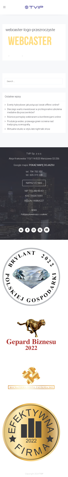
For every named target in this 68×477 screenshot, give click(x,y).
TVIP (41, 474)
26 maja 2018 (16, 56)
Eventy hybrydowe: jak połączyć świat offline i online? (33, 104)
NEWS (34, 210)
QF (7, 56)
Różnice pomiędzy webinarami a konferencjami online (34, 117)
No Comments (29, 56)
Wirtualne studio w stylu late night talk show (28, 129)
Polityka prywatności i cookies (34, 214)
